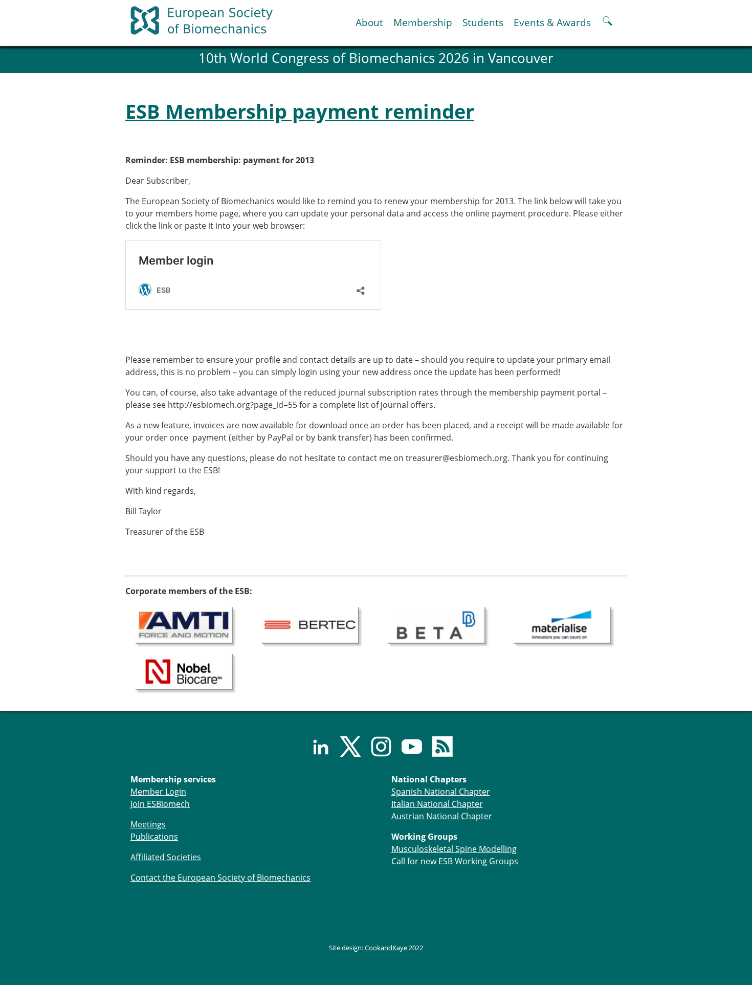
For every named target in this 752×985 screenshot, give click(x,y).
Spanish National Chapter (440, 791)
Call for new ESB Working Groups (454, 861)
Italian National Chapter (437, 803)
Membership (422, 22)
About (369, 22)
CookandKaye (386, 947)
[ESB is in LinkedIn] (314, 746)
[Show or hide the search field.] (607, 22)
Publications (154, 836)
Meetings (148, 824)
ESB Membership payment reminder (299, 111)
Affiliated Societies (165, 857)
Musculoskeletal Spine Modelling (454, 849)
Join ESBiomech (160, 803)
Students (482, 22)
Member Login (158, 791)
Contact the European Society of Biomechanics (220, 877)
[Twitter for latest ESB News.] (345, 746)
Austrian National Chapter (441, 816)
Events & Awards (552, 22)
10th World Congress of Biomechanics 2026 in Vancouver (376, 58)
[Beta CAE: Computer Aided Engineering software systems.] (436, 624)
